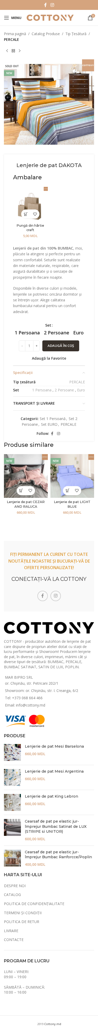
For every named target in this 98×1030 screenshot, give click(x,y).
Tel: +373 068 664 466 (24, 697)
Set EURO (49, 424)
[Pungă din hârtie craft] (30, 204)
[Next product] (19, 51)
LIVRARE (11, 930)
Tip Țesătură (76, 33)
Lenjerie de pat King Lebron (51, 796)
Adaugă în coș (61, 345)
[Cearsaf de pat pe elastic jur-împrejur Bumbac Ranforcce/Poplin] (12, 858)
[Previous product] (7, 51)
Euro (81, 389)
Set (48, 325)
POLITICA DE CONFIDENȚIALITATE (34, 903)
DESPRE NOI (15, 885)
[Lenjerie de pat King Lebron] (12, 802)
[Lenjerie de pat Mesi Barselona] (12, 752)
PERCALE (11, 39)
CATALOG (12, 894)
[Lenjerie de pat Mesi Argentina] (12, 777)
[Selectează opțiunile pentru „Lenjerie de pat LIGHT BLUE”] (67, 490)
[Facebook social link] (45, 5)
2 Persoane (64, 389)
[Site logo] (50, 17)
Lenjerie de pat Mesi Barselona (54, 746)
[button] (25, 214)
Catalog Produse (46, 33)
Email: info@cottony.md (25, 705)
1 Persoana (41, 389)
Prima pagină (15, 33)
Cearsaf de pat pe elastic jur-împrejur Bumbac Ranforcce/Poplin (58, 855)
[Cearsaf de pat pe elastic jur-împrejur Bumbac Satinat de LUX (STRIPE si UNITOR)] (12, 830)
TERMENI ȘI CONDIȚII (23, 912)
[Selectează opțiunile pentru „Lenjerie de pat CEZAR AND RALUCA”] (21, 490)
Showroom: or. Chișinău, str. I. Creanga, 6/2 (41, 690)
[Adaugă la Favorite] (34, 214)
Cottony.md (52, 1024)
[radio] (27, 332)
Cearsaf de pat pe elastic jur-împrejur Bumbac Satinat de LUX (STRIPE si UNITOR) (56, 826)
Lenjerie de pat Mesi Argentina (54, 771)
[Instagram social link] (52, 5)
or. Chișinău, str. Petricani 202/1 (31, 683)
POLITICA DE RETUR (21, 921)
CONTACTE (14, 939)
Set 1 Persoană (53, 418)
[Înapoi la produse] (13, 51)
